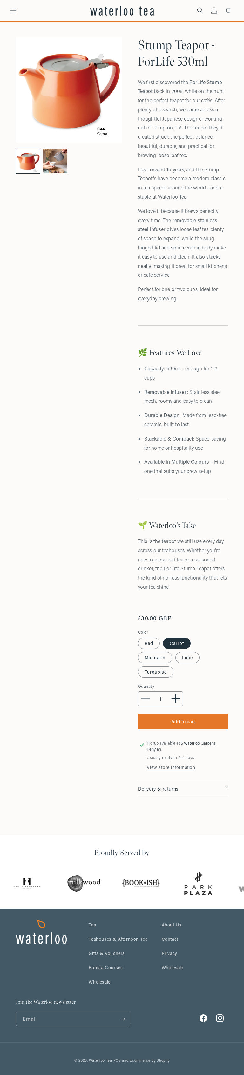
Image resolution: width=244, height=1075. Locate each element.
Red (149, 643)
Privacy (169, 953)
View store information (171, 767)
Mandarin (155, 657)
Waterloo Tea (100, 1060)
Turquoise (156, 672)
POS (117, 1060)
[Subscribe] (123, 1019)
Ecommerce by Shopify (150, 1060)
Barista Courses (106, 968)
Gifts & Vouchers (107, 953)
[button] (13, 10)
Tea (92, 925)
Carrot (177, 643)
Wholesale (99, 982)
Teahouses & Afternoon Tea (118, 939)
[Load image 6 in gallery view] (55, 161)
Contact (170, 939)
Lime (187, 657)
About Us (172, 925)
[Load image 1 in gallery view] (28, 161)
